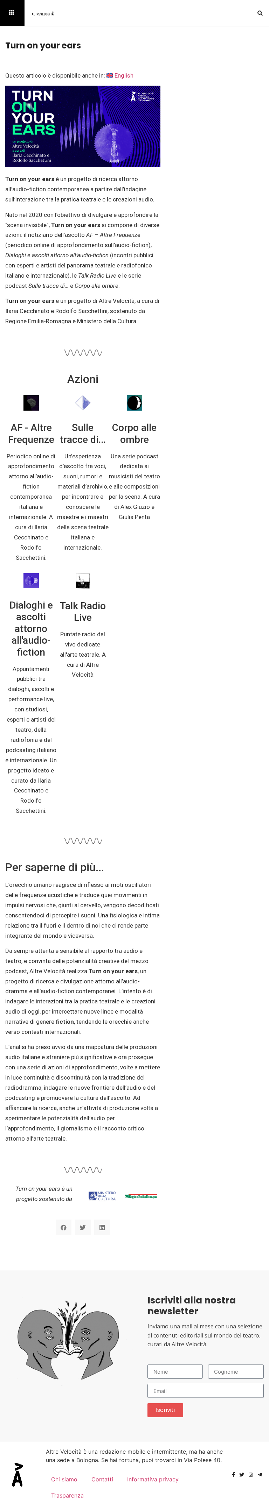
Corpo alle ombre (134, 433)
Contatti (102, 1479)
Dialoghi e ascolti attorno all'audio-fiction (31, 628)
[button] (260, 13)
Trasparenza (67, 1495)
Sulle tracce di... (83, 433)
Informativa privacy (153, 1479)
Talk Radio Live (83, 612)
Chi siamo (64, 1479)
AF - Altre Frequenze (31, 433)
